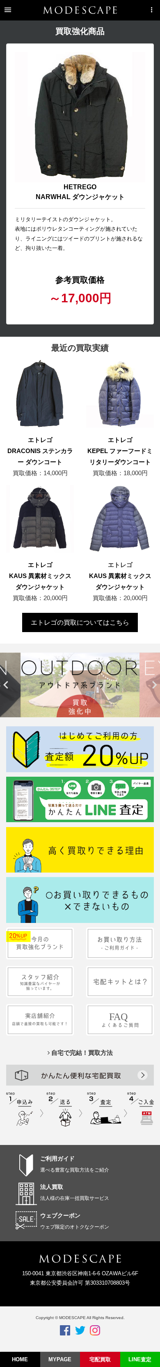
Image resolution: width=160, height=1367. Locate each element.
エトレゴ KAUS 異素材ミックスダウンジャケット (40, 575)
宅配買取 (100, 1359)
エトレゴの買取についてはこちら (80, 622)
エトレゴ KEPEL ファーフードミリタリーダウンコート (120, 450)
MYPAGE (59, 1359)
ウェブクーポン (60, 1215)
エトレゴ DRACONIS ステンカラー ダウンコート (40, 450)
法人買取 (51, 1186)
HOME (20, 1359)
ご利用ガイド (57, 1158)
